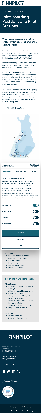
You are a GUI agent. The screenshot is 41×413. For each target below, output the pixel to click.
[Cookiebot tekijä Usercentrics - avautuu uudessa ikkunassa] (30, 165)
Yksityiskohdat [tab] (20, 171)
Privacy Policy (15, 411)
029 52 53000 (11, 356)
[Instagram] (9, 371)
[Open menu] (37, 3)
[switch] (36, 211)
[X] (18, 371)
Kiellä (20, 246)
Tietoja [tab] (33, 171)
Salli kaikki (20, 233)
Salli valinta (20, 239)
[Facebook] (4, 371)
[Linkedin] (13, 371)
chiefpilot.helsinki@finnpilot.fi (20, 291)
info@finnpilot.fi (8, 358)
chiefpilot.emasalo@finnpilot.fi (20, 300)
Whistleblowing (27, 411)
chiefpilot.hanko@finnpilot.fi (19, 296)
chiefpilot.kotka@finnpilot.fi (19, 305)
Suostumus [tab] (7, 171)
